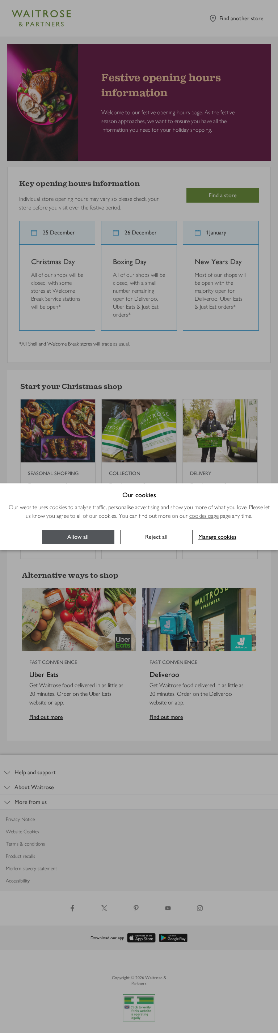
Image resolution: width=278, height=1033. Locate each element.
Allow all (78, 536)
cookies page (204, 515)
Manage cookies (217, 536)
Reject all (156, 536)
